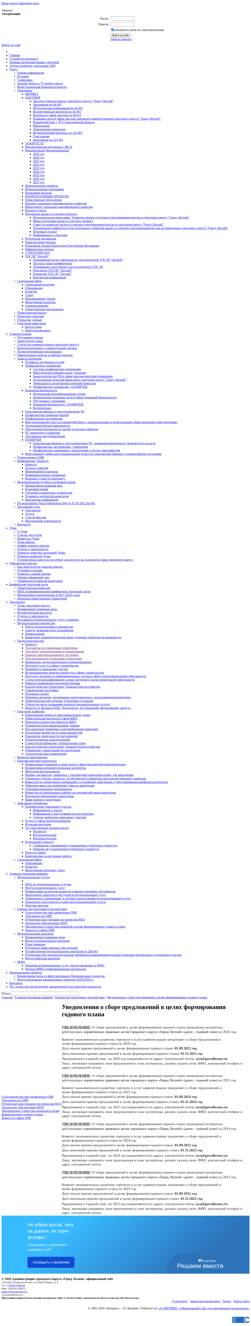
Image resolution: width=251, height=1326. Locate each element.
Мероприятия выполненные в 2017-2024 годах (48, 595)
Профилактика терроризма (43, 365)
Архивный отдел (28, 506)
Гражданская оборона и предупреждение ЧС (55, 411)
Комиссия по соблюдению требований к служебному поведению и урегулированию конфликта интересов (96, 782)
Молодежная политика (40, 302)
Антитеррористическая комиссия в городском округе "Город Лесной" (79, 379)
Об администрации (30, 337)
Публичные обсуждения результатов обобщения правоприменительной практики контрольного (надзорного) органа (103, 955)
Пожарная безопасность (41, 390)
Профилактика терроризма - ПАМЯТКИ (60, 386)
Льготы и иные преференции (52, 263)
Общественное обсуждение (43, 199)
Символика (25, 80)
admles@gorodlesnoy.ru (14, 1291)
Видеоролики (42, 408)
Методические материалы (42, 771)
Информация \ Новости (33, 461)
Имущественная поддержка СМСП (48, 147)
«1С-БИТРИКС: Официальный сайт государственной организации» (203, 1308)
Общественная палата (31, 312)
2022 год (39, 164)
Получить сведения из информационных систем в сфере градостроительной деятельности (85, 676)
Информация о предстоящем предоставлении (63, 813)
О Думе (22, 531)
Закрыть (7, 10)
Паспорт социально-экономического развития (56, 203)
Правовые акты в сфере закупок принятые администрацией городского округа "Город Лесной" (97, 118)
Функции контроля (38, 824)
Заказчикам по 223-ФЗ (48, 140)
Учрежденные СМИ (30, 457)
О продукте (179, 1301)
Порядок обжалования (32, 757)
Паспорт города (35, 210)
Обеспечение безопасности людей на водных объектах (61, 429)
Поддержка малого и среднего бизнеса (51, 214)
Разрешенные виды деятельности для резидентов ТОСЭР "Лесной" (78, 259)
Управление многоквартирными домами (52, 725)
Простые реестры (36, 905)
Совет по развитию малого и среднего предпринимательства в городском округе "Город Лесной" (98, 224)
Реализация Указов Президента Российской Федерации (62, 245)
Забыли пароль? (121, 39)
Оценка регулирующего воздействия (42, 909)
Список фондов (35, 517)
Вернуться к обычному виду (21, 3)
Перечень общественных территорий (42, 598)
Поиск (227, 1301)
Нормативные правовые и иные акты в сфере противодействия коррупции (75, 764)
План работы (26, 542)
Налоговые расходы (38, 192)
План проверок (35, 944)
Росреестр (39, 831)
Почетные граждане (30, 316)
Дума (12, 528)
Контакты (23, 524)
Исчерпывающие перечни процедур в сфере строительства (64, 672)
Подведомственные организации (39, 351)
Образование (34, 288)
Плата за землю (35, 852)
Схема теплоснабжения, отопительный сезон (55, 743)
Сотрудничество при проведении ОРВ (51, 912)
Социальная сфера (29, 281)
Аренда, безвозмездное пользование (49, 630)
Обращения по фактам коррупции (40, 581)
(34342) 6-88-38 (16, 1285)
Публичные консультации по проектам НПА (55, 919)
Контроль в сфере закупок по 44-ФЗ (57, 115)
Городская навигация (31, 323)
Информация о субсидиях (50, 235)
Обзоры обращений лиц (33, 577)
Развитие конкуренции (40, 242)
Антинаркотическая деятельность (47, 425)
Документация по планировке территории (53, 658)
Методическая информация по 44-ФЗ (58, 108)
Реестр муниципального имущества (49, 626)
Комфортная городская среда (28, 584)
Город (13, 69)
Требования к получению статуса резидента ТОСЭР (68, 267)
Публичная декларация (40, 238)
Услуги (30, 514)
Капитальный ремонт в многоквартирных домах (57, 715)
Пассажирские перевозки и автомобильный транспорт (61, 729)
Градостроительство (30, 641)
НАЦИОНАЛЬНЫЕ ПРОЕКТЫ (47, 196)
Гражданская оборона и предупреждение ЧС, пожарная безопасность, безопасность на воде (94, 443)
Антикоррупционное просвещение (48, 789)
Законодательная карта (205, 1301)
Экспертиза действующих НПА (46, 923)
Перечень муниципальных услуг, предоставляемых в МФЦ (65, 965)
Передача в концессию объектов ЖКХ (50, 722)
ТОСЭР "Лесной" (37, 256)
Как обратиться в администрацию (40, 566)
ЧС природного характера (42, 432)
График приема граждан (33, 545)
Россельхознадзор (44, 835)
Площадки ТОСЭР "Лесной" (52, 274)
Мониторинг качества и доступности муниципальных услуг (65, 895)
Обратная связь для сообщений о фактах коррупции (60, 785)
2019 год (39, 154)
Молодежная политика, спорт (45, 870)
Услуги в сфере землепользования (47, 820)
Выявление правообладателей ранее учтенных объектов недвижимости (73, 637)
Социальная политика (40, 284)
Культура (31, 291)
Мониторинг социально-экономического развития (59, 207)
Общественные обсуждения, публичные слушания (59, 700)
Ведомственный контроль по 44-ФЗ (57, 111)
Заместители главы (30, 341)
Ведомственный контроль (34, 612)
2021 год (39, 161)
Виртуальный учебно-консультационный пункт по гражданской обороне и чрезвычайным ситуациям (93, 454)
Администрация (20, 334)
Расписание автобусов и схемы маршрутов (53, 732)
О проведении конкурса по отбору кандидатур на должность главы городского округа (75, 559)
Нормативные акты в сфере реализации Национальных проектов (61, 976)
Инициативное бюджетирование (47, 150)
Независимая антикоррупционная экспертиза (55, 768)
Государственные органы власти (47, 828)
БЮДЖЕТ (32, 94)
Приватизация (34, 633)
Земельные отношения (32, 803)
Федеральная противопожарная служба (59, 394)
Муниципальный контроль (35, 933)
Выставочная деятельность (43, 521)
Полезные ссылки (45, 231)
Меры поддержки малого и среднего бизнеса (63, 221)
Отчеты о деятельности (32, 549)
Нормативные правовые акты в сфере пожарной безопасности (75, 397)
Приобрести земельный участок (46, 669)
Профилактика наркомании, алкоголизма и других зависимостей (76, 450)
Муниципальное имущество (36, 623)
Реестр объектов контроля (42, 958)
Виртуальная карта (37, 330)
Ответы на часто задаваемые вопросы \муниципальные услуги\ (67, 704)
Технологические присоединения (47, 739)
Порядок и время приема (34, 573)
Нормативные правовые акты (37, 609)
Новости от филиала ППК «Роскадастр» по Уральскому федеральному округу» (78, 708)
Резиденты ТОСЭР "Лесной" (52, 270)
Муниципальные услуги (33, 877)
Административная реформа (28, 873)
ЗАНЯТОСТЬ (34, 143)
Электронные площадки (49, 129)
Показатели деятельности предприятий (51, 736)
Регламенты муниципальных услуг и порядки (48, 619)
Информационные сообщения (45, 475)
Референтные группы (39, 249)
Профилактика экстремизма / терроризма (60, 446)
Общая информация (30, 72)
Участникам (41, 136)
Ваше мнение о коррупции (43, 799)
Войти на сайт (11, 45)
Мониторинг (41, 125)
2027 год (39, 182)
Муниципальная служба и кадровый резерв (46, 482)
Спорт (29, 295)
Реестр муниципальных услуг (45, 887)
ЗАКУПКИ (32, 97)
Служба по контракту (23, 58)
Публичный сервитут (39, 842)
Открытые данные (29, 319)
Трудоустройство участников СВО (32, 65)
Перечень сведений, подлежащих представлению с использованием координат (78, 697)
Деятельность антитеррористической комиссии (64, 383)
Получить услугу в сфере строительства (52, 665)
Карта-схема (33, 327)
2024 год (39, 171)
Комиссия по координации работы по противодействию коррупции (70, 792)
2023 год (39, 168)
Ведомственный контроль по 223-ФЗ (57, 132)
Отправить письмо (29, 570)
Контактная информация (49, 277)
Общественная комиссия (33, 588)
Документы (33, 510)
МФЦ (21, 962)
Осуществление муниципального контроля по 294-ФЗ (61, 951)
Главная (14, 55)
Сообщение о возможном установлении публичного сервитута (75, 845)
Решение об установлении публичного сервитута (66, 849)
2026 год (39, 178)
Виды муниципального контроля (47, 940)
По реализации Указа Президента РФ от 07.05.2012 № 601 (56, 503)
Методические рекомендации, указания (59, 372)
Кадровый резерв (36, 489)
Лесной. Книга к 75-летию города (40, 83)
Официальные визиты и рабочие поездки (45, 355)
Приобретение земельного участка (48, 806)
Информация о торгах (47, 810)
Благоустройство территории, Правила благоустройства (62, 686)
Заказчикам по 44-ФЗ (47, 104)
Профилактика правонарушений (47, 415)
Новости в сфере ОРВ (40, 930)
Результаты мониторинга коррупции (49, 796)
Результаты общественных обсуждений (51, 947)
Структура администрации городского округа (48, 344)
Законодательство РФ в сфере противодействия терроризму (73, 376)
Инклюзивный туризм (40, 298)
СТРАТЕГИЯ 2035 (37, 252)
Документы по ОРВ (38, 916)
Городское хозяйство (31, 711)
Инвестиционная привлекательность (42, 87)
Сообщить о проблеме (51, 1262)
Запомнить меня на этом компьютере (139, 30)
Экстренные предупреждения (45, 436)
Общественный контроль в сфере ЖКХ (51, 718)
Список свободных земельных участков (59, 817)
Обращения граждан (23, 563)
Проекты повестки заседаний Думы (41, 552)
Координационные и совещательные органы (47, 348)
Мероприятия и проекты (41, 471)
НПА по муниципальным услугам (48, 884)
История (23, 76)
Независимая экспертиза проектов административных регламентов (70, 891)
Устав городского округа (33, 605)
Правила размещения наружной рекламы (52, 683)
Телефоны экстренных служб (44, 362)
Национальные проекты (25, 972)
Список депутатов (29, 535)
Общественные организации (44, 309)
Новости (31, 464)
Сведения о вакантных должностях (48, 492)
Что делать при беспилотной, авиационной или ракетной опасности (55, 986)
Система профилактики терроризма (57, 369)
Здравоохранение (36, 305)
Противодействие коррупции (37, 760)
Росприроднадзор (44, 838)
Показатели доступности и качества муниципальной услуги (65, 902)
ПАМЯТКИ (33, 439)
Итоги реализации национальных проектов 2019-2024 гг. (55, 979)
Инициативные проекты (41, 185)
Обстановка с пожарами (49, 401)
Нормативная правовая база (43, 485)
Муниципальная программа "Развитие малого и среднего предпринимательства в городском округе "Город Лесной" (111, 217)
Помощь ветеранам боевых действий (34, 62)
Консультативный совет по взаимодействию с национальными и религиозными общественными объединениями (101, 422)
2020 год (39, 157)
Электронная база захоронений (46, 753)
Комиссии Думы (28, 538)
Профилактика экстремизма (44, 418)
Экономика (24, 90)
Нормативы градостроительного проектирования (58, 662)
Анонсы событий (36, 468)
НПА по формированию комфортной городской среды (54, 591)
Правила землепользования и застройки (52, 655)
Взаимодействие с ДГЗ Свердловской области (64, 122)
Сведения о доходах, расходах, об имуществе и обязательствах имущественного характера (85, 778)
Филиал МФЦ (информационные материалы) (55, 969)
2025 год (39, 175)
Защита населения (29, 358)
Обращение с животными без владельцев (52, 750)
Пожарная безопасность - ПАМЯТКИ (58, 404)
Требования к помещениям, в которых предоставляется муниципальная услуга (78, 898)
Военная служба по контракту (45, 478)
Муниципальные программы (44, 189)
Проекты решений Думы (34, 556)
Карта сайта (241, 1301)
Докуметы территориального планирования (54, 651)
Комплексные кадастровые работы (48, 856)
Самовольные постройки (42, 690)
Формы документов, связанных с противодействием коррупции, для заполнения (79, 775)
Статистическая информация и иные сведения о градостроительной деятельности (80, 679)
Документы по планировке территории (51, 648)
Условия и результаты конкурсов (47, 496)
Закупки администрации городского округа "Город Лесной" (73, 101)
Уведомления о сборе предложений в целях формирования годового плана (75, 926)
